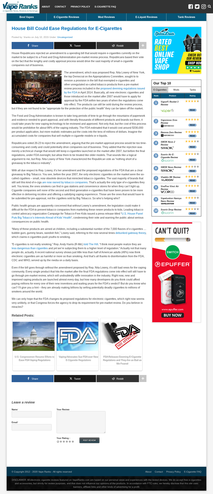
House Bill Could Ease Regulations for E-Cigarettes (67, 28)
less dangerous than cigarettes (30, 248)
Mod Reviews (106, 17)
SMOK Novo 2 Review (168, 143)
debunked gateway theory (130, 233)
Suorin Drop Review (171, 209)
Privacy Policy (80, 6)
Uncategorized (65, 37)
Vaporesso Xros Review (169, 121)
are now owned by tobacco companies (65, 182)
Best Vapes (26, 17)
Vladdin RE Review (170, 177)
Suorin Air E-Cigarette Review (169, 156)
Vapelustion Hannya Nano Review (171, 199)
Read (192, 110)
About (46, 6)
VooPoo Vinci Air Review (170, 187)
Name (14, 409)
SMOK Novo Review (171, 167)
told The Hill (91, 244)
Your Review (63, 409)
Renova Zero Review (171, 132)
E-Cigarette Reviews (66, 17)
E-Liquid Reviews (146, 17)
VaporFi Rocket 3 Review (169, 103)
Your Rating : (63, 438)
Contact (60, 6)
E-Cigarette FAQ (105, 6)
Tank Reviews (186, 17)
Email (15, 422)
